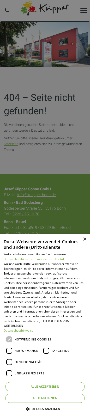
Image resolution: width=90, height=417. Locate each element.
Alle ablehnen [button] (45, 398)
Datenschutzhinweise (19, 330)
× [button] (84, 239)
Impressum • (45, 259)
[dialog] (45, 325)
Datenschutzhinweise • (20, 259)
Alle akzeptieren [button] (45, 387)
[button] (45, 408)
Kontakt (60, 259)
